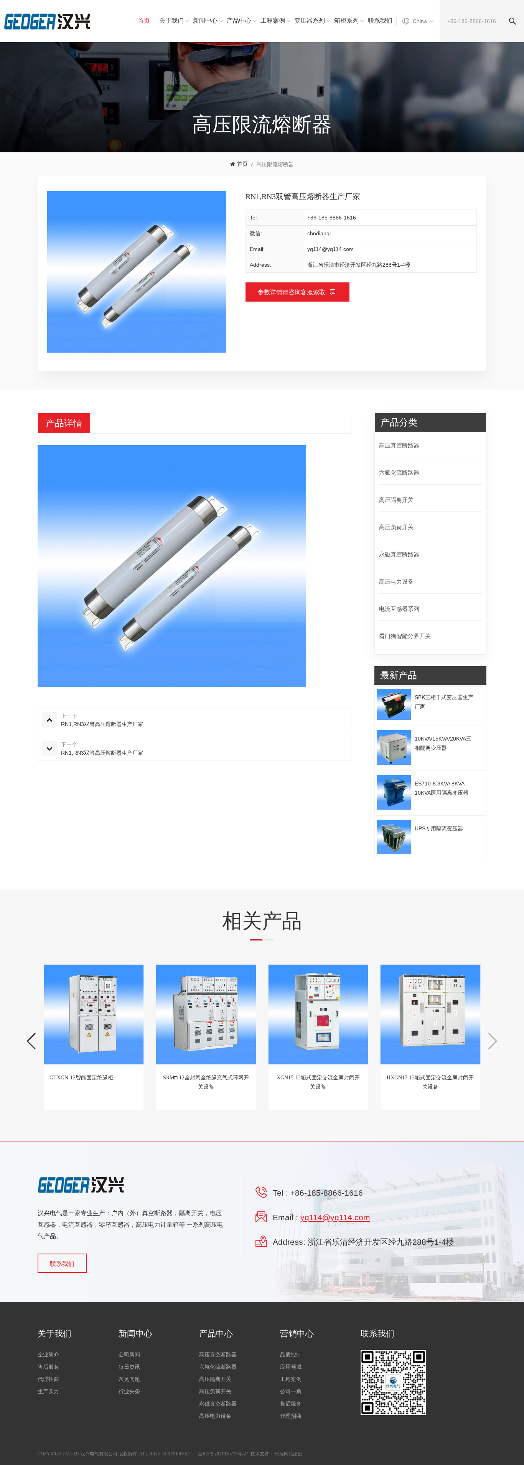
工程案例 (272, 20)
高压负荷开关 (396, 527)
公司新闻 (129, 1355)
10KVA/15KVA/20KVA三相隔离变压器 (443, 743)
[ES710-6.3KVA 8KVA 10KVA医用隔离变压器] (394, 792)
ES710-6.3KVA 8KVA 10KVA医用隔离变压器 (441, 788)
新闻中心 (205, 20)
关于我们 (171, 20)
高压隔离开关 (396, 500)
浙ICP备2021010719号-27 (223, 1454)
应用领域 (291, 1367)
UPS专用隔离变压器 (439, 828)
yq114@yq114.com (330, 249)
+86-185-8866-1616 (331, 217)
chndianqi (319, 233)
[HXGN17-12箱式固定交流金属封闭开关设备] (431, 1015)
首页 (144, 20)
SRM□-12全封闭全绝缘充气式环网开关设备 (206, 1082)
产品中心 (239, 20)
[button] (31, 1041)
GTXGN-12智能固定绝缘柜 (81, 1078)
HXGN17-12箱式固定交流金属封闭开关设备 (430, 1082)
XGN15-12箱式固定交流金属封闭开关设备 (318, 1082)
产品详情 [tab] (64, 423)
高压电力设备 (396, 581)
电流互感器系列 (399, 608)
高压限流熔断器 (275, 164)
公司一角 (291, 1391)
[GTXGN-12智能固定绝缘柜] (94, 1015)
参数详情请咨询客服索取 (292, 292)
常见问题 (129, 1379)
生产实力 (48, 1391)
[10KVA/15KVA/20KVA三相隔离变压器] (394, 747)
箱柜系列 (346, 20)
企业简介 (48, 1355)
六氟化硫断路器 (399, 472)
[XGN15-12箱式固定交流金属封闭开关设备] (318, 1015)
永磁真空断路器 (399, 554)
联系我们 (380, 20)
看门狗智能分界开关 (405, 636)
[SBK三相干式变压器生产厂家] (394, 704)
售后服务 (48, 1367)
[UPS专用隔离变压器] (394, 837)
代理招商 (48, 1379)
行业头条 (129, 1391)
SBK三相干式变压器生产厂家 (444, 701)
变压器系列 (309, 20)
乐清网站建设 (288, 1454)
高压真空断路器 (399, 445)
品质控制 (291, 1355)
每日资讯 (129, 1367)
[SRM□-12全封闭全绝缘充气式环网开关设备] (206, 1015)
